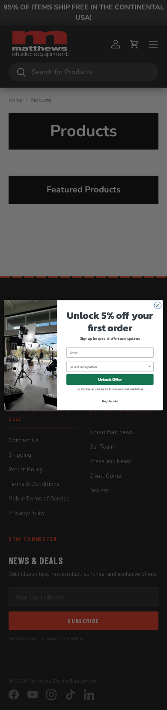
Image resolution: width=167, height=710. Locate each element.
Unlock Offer (110, 379)
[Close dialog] (157, 305)
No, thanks (110, 400)
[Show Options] (150, 366)
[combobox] (109, 366)
